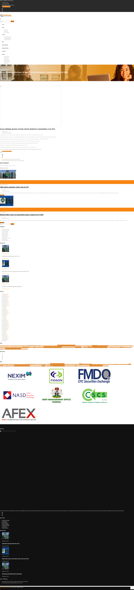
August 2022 (4, 329)
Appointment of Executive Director (4, 364)
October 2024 (4, 304)
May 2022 (3, 333)
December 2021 (4, 339)
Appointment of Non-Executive (29, 364)
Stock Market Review (99, 347)
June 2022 (4, 331)
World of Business (5, 240)
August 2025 (4, 297)
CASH (37, 364)
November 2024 (5, 302)
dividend (94, 345)
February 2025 (4, 299)
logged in (6, 165)
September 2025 (5, 296)
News (3, 41)
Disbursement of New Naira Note (74, 364)
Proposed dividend (39, 347)
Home (3, 24)
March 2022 (4, 335)
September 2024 (5, 305)
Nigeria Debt (19, 347)
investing (109, 364)
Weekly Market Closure (13, 349)
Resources (6, 63)
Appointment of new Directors (20, 364)
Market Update (6, 56)
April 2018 (4, 340)
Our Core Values (6, 32)
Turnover (121, 347)
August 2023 (4, 314)
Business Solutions (5, 230)
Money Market (4, 236)
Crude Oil (48, 364)
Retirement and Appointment (70, 347)
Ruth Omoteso (4, 131)
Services (3, 34)
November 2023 (5, 310)
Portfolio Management (8, 38)
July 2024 (3, 306)
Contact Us (4, 51)
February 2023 (4, 321)
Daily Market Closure (6, 218)
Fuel (101, 364)
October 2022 (4, 326)
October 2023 (4, 311)
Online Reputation (5, 524)
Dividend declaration (103, 345)
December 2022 (4, 324)
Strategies (117, 347)
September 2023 (5, 312)
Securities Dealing (7, 39)
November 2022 (5, 325)
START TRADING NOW (6, 6)
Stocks (108, 347)
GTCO (106, 364)
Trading (3, 54)
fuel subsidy (104, 364)
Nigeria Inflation (25, 347)
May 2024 (3, 309)
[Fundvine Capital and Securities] (5, 16)
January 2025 (4, 300)
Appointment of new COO (12, 364)
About (3, 27)
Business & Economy (4, 184)
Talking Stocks (6, 59)
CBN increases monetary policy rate (42, 364)
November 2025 (5, 294)
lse (110, 364)
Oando (31, 347)
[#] (2, 354)
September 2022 (5, 328)
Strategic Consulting (5, 520)
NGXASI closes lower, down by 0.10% (11, 159)
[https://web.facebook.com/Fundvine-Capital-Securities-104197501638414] (2, 10)
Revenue (78, 347)
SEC (82, 347)
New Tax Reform (11, 347)
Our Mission (6, 31)
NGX (16, 347)
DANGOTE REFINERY (67, 364)
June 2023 (4, 316)
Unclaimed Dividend (127, 347)
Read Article (2, 195)
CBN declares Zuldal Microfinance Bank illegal (12, 286)
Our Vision (5, 29)
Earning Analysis (7, 61)
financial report (99, 364)
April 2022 (3, 334)
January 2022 (4, 338)
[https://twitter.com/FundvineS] (2, 8)
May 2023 (3, 317)
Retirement (64, 347)
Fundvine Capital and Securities (5, 587)
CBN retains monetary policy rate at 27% (14, 187)
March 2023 (4, 320)
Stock (89, 347)
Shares (85, 347)
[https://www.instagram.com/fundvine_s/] (2, 11)
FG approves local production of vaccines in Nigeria (13, 160)
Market (1, 347)
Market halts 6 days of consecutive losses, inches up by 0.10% (21, 215)
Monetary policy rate (6, 190)
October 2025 (4, 295)
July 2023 (3, 315)
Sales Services (4, 521)
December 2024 (5, 301)
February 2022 (4, 336)
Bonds (35, 364)
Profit (34, 347)
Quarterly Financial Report (7, 132)
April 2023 (3, 319)
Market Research (7, 60)
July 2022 (3, 330)
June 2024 (4, 307)
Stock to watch (112, 347)
